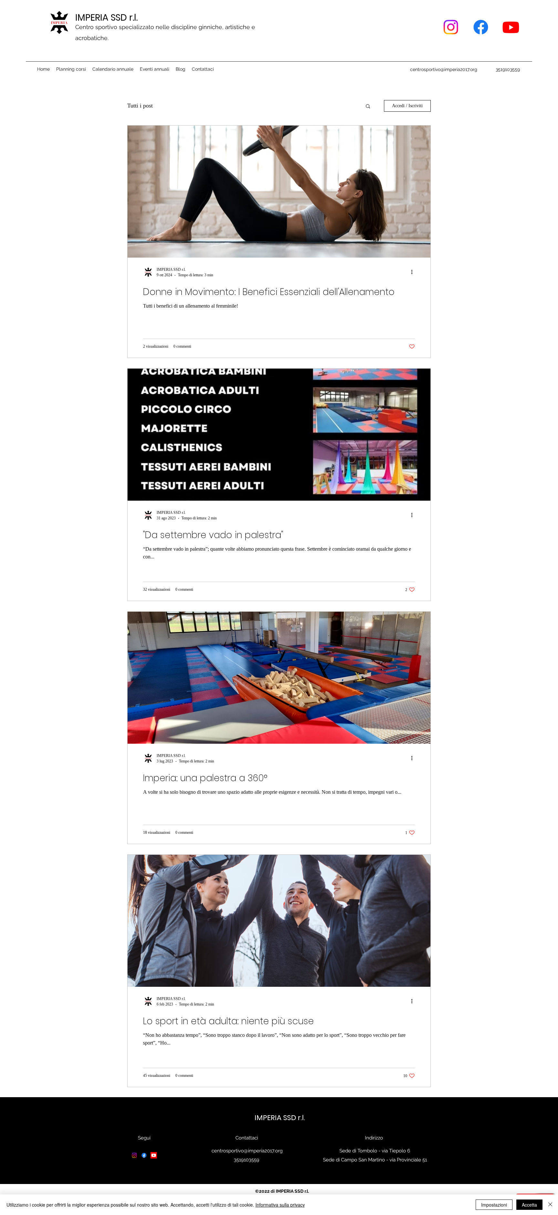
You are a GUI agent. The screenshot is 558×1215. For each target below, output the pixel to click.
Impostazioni (494, 1204)
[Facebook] (481, 27)
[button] (368, 106)
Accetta (529, 1204)
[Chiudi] (550, 1205)
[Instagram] (450, 27)
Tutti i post (140, 105)
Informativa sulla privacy (280, 1204)
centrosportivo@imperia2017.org (443, 69)
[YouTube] (511, 27)
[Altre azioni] (414, 272)
